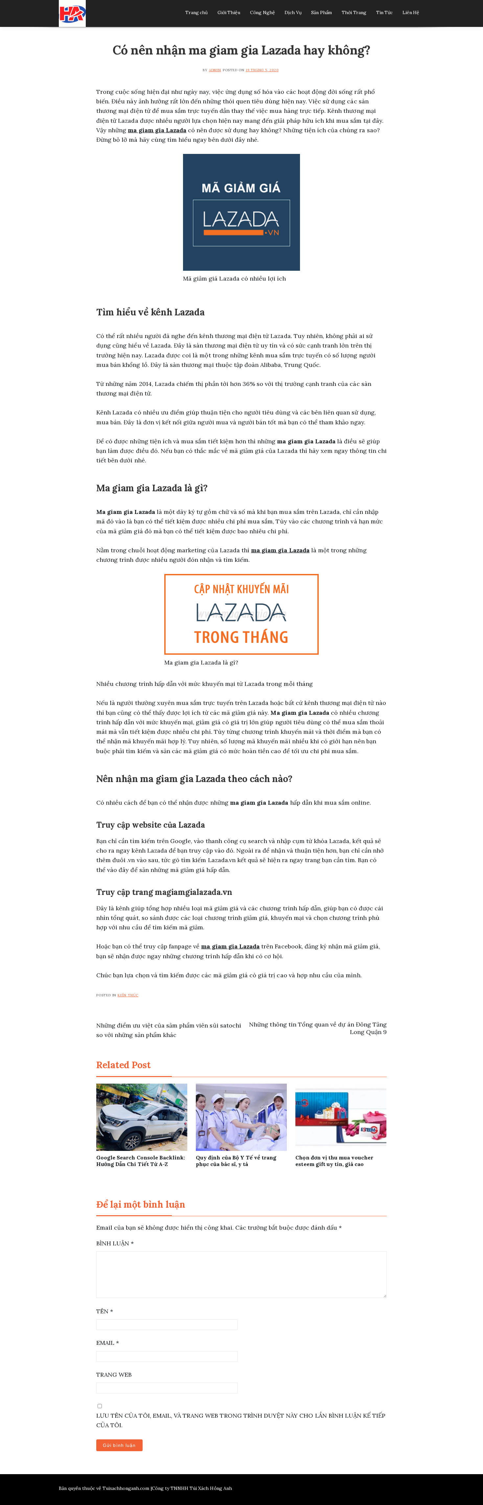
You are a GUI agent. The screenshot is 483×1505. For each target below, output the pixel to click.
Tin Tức (384, 12)
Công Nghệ (262, 12)
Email (107, 1342)
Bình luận (115, 1243)
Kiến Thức (128, 995)
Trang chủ (196, 12)
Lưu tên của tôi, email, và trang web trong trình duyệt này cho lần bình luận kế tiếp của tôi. (240, 1420)
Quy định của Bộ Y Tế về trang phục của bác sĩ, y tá (236, 1160)
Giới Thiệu (229, 12)
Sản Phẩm (321, 12)
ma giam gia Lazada (230, 946)
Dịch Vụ (293, 12)
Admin (215, 70)
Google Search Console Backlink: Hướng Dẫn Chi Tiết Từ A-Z (140, 1160)
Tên (104, 1311)
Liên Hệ (410, 12)
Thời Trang (354, 12)
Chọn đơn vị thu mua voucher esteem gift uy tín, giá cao (334, 1160)
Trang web (114, 1374)
